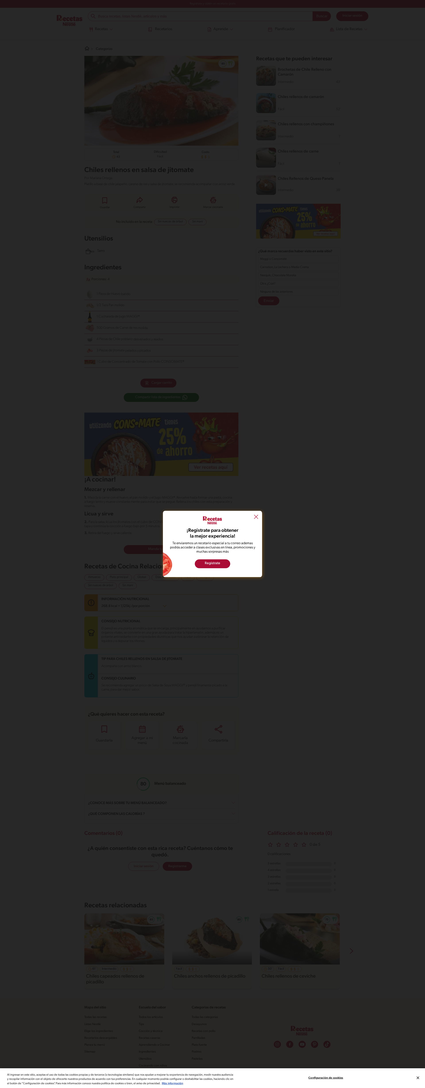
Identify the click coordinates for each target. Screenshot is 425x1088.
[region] (212, 1078)
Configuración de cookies (325, 1077)
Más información (172, 1083)
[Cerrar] (418, 1078)
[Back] (256, 517)
